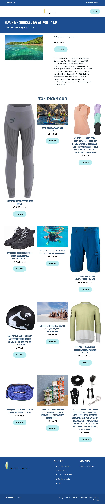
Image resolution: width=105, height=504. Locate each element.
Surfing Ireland (63, 466)
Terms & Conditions (79, 497)
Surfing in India (64, 479)
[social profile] (14, 3)
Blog (60, 483)
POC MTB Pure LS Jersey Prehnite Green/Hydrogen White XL (85, 349)
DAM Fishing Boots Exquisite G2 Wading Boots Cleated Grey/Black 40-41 (20, 256)
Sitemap (96, 500)
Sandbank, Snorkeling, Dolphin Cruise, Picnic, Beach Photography (52, 328)
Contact (68, 497)
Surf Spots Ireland (65, 475)
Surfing (67, 37)
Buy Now (61, 49)
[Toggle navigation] (7, 11)
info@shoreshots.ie (92, 3)
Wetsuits (74, 37)
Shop (95, 11)
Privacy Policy (94, 497)
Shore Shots (62, 470)
